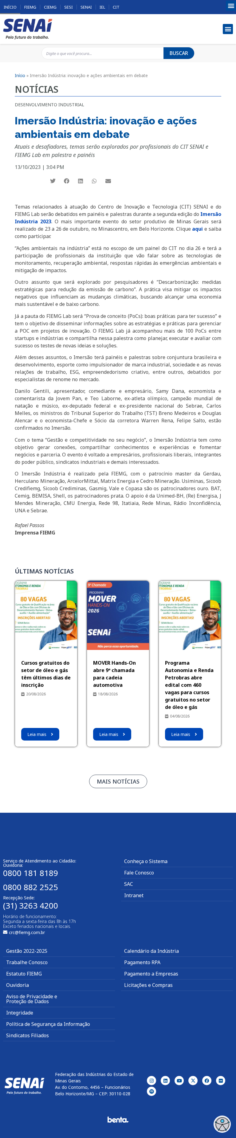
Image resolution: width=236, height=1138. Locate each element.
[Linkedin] (165, 1080)
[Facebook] (206, 1080)
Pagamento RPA (142, 962)
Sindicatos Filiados (27, 1035)
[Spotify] (151, 1091)
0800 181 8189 (30, 872)
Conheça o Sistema (145, 861)
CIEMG (50, 7)
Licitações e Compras (148, 985)
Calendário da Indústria (151, 951)
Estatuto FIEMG (24, 973)
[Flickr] (220, 1080)
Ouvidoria (17, 985)
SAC (128, 884)
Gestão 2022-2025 (26, 951)
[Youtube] (179, 1080)
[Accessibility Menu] (222, 1124)
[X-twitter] (193, 1080)
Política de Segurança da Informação (48, 1024)
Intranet (134, 895)
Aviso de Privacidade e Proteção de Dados (31, 999)
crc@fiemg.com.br (27, 932)
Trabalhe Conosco (27, 962)
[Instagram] (151, 1080)
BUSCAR (179, 53)
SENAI (86, 7)
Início (10, 7)
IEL (102, 7)
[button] (231, 6)
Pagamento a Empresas (151, 973)
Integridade (19, 1012)
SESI (68, 7)
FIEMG (30, 7)
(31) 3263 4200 (30, 905)
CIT (116, 7)
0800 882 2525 (30, 887)
